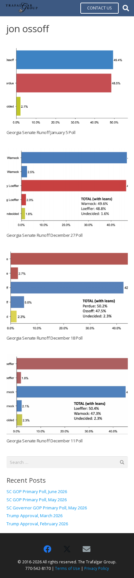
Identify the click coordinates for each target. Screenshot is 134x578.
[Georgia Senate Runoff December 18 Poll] (67, 291)
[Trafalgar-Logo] (21, 8)
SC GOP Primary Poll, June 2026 (37, 491)
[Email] (86, 549)
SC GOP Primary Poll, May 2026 (37, 500)
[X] (67, 549)
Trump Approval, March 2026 (34, 515)
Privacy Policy (96, 568)
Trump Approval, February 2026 (37, 524)
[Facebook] (47, 549)
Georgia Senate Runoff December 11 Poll (45, 441)
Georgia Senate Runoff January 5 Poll (41, 132)
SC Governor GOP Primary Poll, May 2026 (47, 508)
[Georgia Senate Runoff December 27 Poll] (67, 188)
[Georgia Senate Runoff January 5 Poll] (67, 85)
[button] (126, 8)
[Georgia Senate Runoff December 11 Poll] (67, 394)
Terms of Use (67, 568)
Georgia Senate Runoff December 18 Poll (45, 338)
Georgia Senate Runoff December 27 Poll (45, 235)
